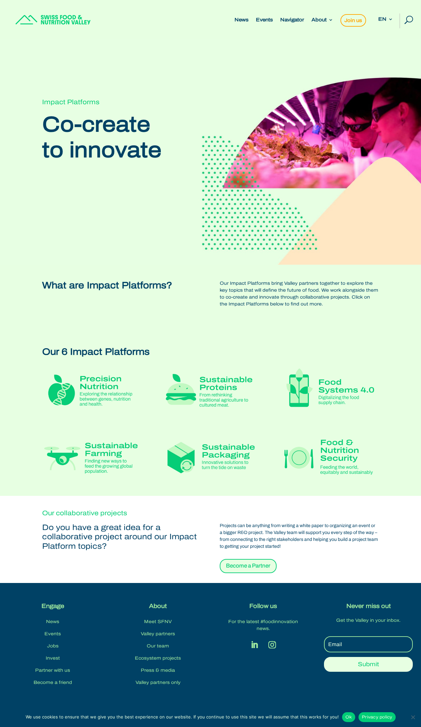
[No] (412, 717)
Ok (348, 717)
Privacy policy (377, 717)
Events (264, 19)
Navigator (292, 19)
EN (382, 19)
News (242, 19)
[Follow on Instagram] (272, 644)
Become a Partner (248, 566)
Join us (353, 20)
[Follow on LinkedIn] (254, 644)
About (319, 19)
